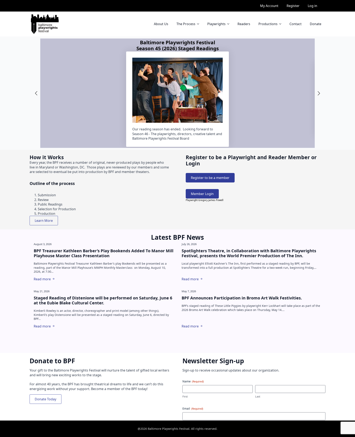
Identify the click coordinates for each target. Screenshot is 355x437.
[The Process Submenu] (199, 24)
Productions (268, 24)
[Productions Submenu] (281, 24)
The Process (185, 24)
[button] (36, 93)
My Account (269, 6)
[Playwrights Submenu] (229, 24)
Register (293, 6)
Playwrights (216, 24)
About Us (161, 24)
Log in (312, 6)
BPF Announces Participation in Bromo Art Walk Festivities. (242, 298)
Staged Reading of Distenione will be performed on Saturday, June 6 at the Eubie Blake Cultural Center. (103, 300)
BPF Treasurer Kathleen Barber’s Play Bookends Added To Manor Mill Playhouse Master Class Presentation (103, 253)
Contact (295, 24)
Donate (315, 24)
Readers (243, 24)
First (185, 396)
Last (257, 396)
